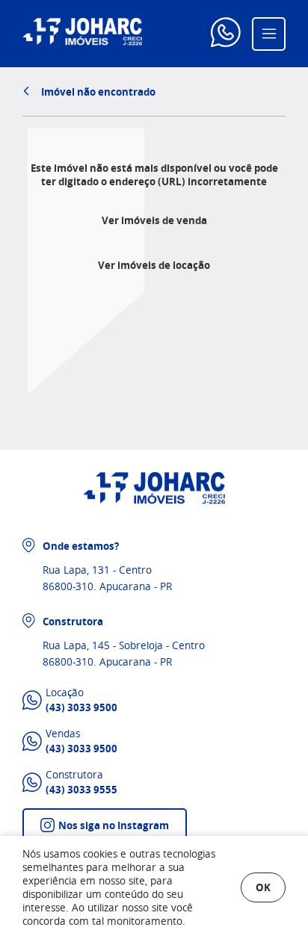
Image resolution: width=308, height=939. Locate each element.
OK (263, 887)
